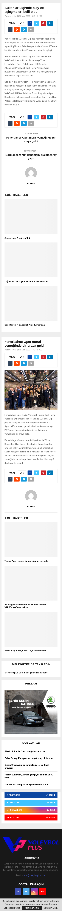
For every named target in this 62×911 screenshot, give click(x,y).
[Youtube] (42, 891)
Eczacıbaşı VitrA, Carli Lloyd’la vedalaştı (25, 650)
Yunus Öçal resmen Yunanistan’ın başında (26, 561)
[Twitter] (26, 891)
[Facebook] (18, 891)
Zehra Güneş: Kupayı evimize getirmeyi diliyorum (29, 758)
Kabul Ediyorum (32, 908)
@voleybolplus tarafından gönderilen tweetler (26, 673)
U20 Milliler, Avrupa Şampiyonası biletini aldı (26, 784)
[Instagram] (34, 891)
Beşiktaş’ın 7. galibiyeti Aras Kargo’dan (25, 325)
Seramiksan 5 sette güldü (18, 238)
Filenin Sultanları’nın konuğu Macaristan (25, 751)
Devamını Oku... (51, 908)
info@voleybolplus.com (35, 875)
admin (13, 16)
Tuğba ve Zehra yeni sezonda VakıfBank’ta (26, 281)
